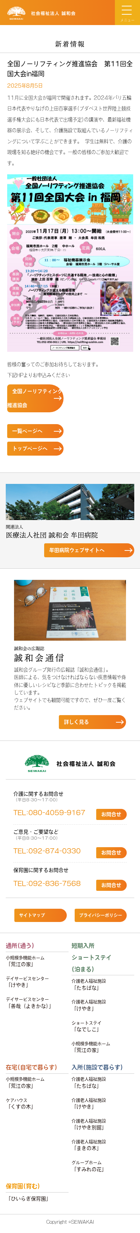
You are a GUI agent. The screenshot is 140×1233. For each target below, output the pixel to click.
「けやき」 (27, 981)
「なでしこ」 (86, 1026)
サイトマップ (32, 915)
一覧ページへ (27, 430)
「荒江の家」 (25, 961)
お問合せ (111, 814)
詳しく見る (76, 721)
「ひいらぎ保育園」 (28, 1198)
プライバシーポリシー (100, 915)
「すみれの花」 (89, 1165)
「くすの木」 (21, 1103)
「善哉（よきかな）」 (30, 1002)
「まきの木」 (88, 1145)
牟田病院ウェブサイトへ (76, 550)
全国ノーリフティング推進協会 (34, 398)
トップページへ (29, 448)
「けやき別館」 (89, 1124)
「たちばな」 (88, 984)
